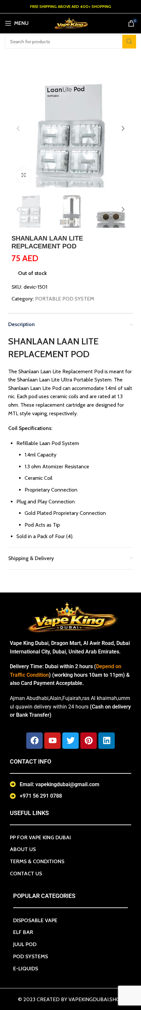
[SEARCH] (129, 42)
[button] (18, 128)
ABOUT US (23, 849)
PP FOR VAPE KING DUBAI (40, 837)
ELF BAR (23, 932)
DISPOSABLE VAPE (35, 920)
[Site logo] (70, 23)
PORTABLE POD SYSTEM (64, 299)
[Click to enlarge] (23, 175)
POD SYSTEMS (30, 956)
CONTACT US (26, 873)
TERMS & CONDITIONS (37, 861)
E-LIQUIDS (25, 968)
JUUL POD (24, 944)
